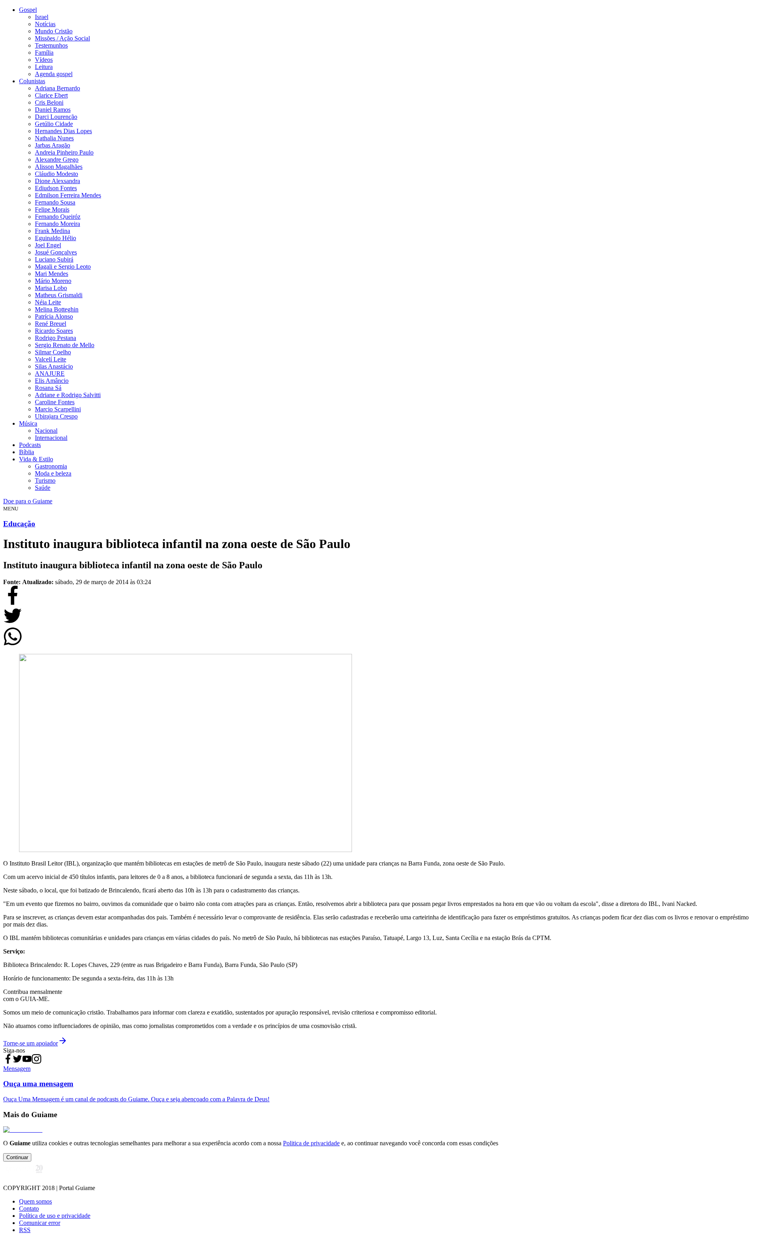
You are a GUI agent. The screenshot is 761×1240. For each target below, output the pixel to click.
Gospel (28, 9)
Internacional (51, 437)
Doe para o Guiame (27, 501)
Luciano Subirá (54, 259)
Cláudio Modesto (56, 173)
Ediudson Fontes (56, 188)
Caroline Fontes (55, 402)
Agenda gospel (54, 74)
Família (44, 52)
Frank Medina (52, 230)
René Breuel (50, 323)
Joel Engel (48, 245)
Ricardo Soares (54, 330)
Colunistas (32, 81)
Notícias (45, 24)
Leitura (44, 66)
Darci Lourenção (56, 116)
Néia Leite (48, 302)
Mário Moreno (53, 280)
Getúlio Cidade (54, 123)
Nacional (46, 430)
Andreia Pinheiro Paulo (64, 152)
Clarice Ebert (51, 95)
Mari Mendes (51, 273)
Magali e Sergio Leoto (63, 266)
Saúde (42, 487)
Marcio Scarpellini (58, 409)
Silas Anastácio (54, 366)
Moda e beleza (53, 473)
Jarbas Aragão (52, 145)
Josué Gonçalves (56, 252)
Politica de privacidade (311, 1143)
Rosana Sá (48, 387)
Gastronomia (51, 466)
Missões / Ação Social (62, 38)
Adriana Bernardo (57, 88)
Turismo (45, 480)
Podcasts (30, 444)
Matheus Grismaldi (58, 295)
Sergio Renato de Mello (64, 345)
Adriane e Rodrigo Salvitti (68, 395)
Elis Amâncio (52, 380)
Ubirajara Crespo (56, 416)
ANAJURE (50, 373)
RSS (25, 1230)
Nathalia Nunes (54, 138)
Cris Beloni (49, 102)
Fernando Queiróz (57, 216)
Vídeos (44, 59)
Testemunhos (51, 45)
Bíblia (26, 452)
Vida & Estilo (36, 459)
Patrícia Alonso (54, 316)
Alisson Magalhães (58, 166)
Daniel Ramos (53, 109)
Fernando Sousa (55, 202)
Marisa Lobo (51, 288)
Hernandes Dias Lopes (63, 131)
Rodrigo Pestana (55, 337)
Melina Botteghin (56, 309)
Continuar (17, 1157)
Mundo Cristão (54, 31)
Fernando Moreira (57, 223)
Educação (19, 524)
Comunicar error (39, 1222)
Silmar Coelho (53, 352)
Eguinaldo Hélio (55, 238)
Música (28, 423)
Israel (41, 16)
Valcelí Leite (50, 359)
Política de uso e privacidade (54, 1215)
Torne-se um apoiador (30, 1043)
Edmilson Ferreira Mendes (68, 195)
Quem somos (35, 1201)
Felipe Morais (52, 209)
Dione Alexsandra (57, 181)
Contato (29, 1208)
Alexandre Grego (56, 159)
